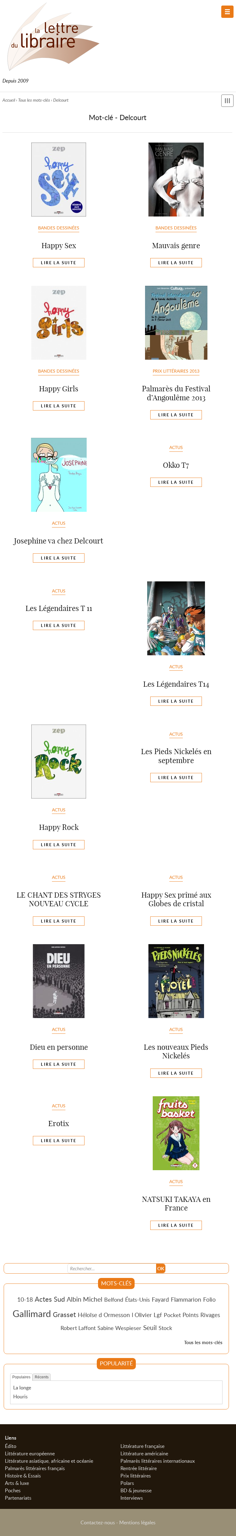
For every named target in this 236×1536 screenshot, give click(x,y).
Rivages (210, 1315)
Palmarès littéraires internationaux (157, 1460)
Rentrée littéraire (138, 1468)
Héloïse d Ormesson (104, 1315)
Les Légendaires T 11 (59, 608)
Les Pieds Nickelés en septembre (176, 756)
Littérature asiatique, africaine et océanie (49, 1460)
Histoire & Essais (23, 1475)
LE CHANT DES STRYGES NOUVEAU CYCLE (59, 899)
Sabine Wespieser (119, 1328)
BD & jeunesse (135, 1490)
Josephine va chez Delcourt (58, 540)
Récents (42, 1377)
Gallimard (32, 1313)
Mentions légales (137, 1522)
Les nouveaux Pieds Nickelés (176, 1051)
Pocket (172, 1315)
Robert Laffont (78, 1328)
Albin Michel (84, 1299)
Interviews (131, 1497)
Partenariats (18, 1497)
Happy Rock (59, 827)
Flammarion (186, 1299)
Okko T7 (176, 465)
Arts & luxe (17, 1483)
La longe (22, 1387)
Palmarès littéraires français (35, 1468)
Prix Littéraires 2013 (176, 371)
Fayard (160, 1299)
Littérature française (142, 1446)
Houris (20, 1396)
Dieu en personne (59, 1047)
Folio (209, 1299)
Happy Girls (58, 388)
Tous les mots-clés (34, 100)
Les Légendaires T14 (176, 684)
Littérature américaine (144, 1453)
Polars (127, 1483)
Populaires (21, 1377)
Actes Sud (50, 1299)
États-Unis (137, 1299)
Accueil (8, 100)
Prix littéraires (135, 1475)
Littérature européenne (30, 1453)
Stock (165, 1328)
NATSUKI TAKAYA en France (176, 1203)
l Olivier (142, 1315)
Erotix (58, 1123)
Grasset (64, 1314)
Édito (10, 1446)
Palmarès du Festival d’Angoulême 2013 (176, 393)
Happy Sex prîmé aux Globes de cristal (176, 899)
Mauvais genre (176, 245)
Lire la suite (58, 262)
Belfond (113, 1299)
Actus (58, 523)
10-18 (25, 1299)
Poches (13, 1490)
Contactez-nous (98, 1522)
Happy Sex (58, 245)
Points (191, 1315)
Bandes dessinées (58, 227)
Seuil (150, 1327)
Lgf (158, 1315)
